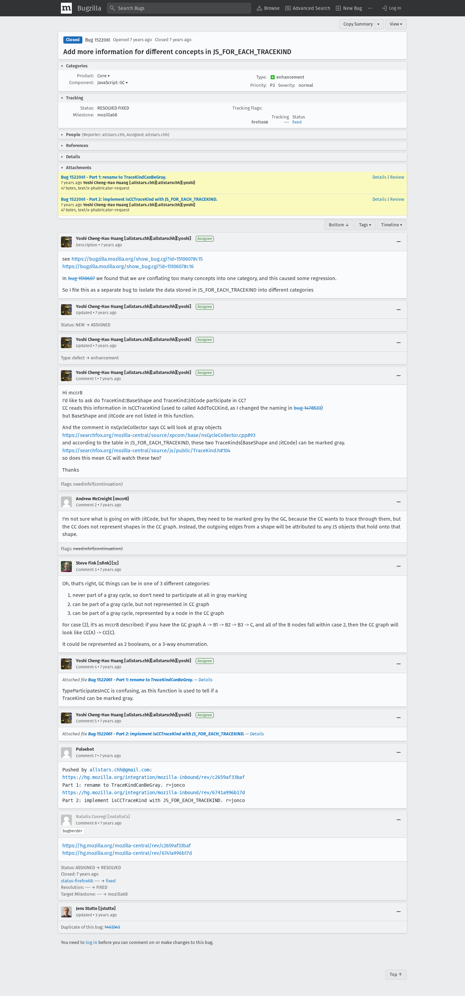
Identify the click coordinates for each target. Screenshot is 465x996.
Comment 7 (86, 755)
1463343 (112, 927)
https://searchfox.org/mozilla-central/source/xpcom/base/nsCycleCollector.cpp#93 (158, 435)
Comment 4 (86, 667)
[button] (391, 8)
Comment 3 (86, 569)
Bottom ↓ (339, 224)
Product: (85, 75)
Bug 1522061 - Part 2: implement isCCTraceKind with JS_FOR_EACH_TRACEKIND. (139, 199)
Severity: (286, 85)
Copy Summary (358, 24)
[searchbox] (179, 8)
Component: (81, 82)
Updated (84, 312)
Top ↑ (396, 974)
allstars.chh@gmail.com (119, 769)
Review (397, 177)
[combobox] (179, 8)
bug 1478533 (307, 408)
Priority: (258, 85)
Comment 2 (86, 505)
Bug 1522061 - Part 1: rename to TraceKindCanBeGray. (113, 177)
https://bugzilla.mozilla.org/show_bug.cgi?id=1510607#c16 (128, 266)
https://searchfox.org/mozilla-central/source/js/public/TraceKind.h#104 (146, 450)
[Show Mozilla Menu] (66, 8)
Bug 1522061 (97, 40)
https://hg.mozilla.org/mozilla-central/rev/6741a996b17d (127, 853)
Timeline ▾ (391, 224)
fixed (297, 122)
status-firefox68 (77, 880)
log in (91, 942)
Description (86, 245)
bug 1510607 (81, 278)
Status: (87, 108)
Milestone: (83, 114)
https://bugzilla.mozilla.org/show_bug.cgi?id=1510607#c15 (137, 259)
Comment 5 (86, 721)
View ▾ (396, 24)
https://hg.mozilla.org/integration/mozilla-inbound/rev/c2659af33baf (153, 777)
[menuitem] (268, 8)
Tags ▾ (365, 224)
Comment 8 (86, 823)
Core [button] (103, 75)
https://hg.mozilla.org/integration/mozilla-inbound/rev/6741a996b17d (153, 792)
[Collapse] (398, 241)
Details (379, 177)
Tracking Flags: (247, 108)
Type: (261, 77)
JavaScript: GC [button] (112, 82)
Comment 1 (86, 378)
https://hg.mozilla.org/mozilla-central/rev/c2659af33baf (126, 846)
